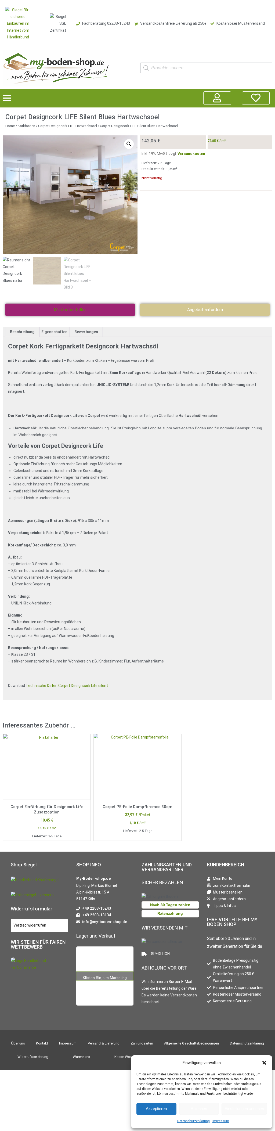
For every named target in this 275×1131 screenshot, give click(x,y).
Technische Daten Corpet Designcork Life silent (67, 685)
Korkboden (26, 126)
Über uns (18, 1043)
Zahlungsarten (142, 1043)
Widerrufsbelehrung (32, 1057)
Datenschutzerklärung (193, 1121)
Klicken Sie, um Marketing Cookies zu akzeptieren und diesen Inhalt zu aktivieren (104, 977)
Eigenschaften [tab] (54, 332)
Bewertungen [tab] (86, 332)
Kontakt (42, 1043)
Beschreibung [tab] (22, 332)
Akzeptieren (156, 1108)
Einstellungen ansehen (244, 1108)
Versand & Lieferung (104, 1043)
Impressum (220, 1121)
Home (10, 126)
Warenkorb (81, 1057)
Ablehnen (199, 1108)
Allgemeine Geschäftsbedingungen (191, 1043)
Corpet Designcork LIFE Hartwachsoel (67, 126)
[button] (264, 1062)
